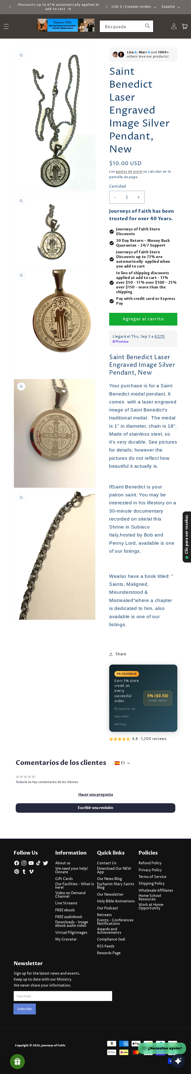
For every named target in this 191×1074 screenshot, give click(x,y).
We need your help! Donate (71, 870)
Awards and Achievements (109, 931)
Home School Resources (150, 897)
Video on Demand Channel (70, 894)
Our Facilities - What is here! (74, 885)
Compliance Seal (111, 939)
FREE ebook (65, 910)
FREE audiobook (68, 917)
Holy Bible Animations (116, 901)
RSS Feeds (105, 946)
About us (62, 863)
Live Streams (66, 903)
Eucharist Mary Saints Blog (115, 885)
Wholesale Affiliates (156, 890)
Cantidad (117, 186)
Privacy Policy (150, 870)
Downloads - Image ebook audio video (71, 924)
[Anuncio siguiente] (106, 6)
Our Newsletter (110, 894)
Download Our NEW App (114, 870)
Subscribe (24, 1009)
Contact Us (106, 863)
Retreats (104, 915)
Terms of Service (152, 877)
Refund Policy (150, 863)
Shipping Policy (152, 883)
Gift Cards (64, 879)
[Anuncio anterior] (10, 6)
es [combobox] (123, 763)
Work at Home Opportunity (151, 906)
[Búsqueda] (147, 26)
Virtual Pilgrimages (71, 933)
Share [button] (120, 654)
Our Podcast (107, 908)
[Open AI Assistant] (178, 1061)
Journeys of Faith (53, 1045)
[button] (95, 795)
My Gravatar (66, 939)
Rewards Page (109, 953)
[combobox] (126, 26)
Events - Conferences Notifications (115, 922)
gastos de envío (129, 171)
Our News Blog (109, 879)
